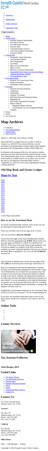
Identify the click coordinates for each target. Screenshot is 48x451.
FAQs (8, 386)
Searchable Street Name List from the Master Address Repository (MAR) (26, 73)
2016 (3, 195)
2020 (3, 203)
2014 (3, 191)
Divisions (9, 87)
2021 (3, 205)
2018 (3, 199)
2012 (3, 187)
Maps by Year (9, 175)
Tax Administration (13, 130)
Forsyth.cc (9, 15)
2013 (3, 189)
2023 (3, 210)
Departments (10, 19)
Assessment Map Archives (15, 390)
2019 (3, 201)
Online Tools (10, 38)
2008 (3, 180)
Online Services (11, 24)
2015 (3, 193)
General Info (10, 55)
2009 (3, 182)
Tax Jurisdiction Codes (18, 76)
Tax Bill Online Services (15, 379)
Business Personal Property (16, 383)
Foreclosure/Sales (12, 78)
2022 (3, 208)
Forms (8, 388)
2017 (3, 197)
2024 (3, 212)
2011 (3, 184)
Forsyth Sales (10, 381)
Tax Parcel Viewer (12, 377)
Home (8, 36)
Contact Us (10, 392)
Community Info (12, 28)
